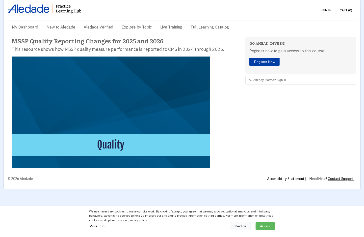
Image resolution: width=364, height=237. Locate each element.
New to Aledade (61, 27)
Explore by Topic (137, 27)
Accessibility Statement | (286, 179)
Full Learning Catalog (210, 27)
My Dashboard (25, 27)
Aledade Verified (98, 27)
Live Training (171, 27)
